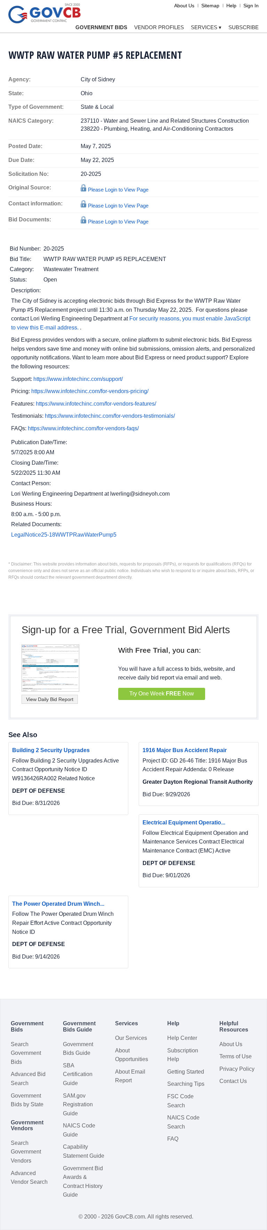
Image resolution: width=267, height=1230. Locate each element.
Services (206, 27)
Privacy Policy (236, 1069)
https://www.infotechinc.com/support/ (78, 379)
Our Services (131, 1038)
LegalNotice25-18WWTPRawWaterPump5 (63, 535)
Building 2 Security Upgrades (51, 750)
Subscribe (243, 27)
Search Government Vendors (26, 1152)
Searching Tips (185, 1084)
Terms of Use (235, 1056)
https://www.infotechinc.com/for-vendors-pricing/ (89, 391)
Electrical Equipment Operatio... (184, 822)
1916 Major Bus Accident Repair (185, 750)
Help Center (182, 1038)
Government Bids (101, 27)
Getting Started (185, 1072)
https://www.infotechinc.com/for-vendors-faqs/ (83, 428)
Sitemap (210, 5)
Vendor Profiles (159, 27)
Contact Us (233, 1081)
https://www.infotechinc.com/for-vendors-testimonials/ (110, 416)
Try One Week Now (161, 694)
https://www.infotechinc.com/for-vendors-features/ (96, 404)
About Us (184, 5)
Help (231, 5)
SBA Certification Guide (77, 1074)
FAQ (172, 1139)
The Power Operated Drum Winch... (58, 904)
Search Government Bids (26, 1053)
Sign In (251, 5)
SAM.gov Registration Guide (78, 1104)
